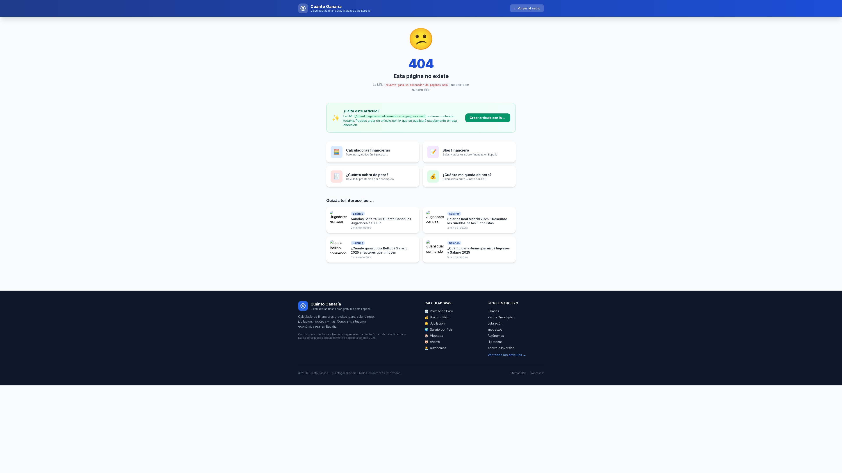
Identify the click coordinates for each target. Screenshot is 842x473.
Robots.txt (537, 373)
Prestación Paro (439, 311)
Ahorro (432, 342)
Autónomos (435, 348)
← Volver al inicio (527, 8)
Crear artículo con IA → (488, 118)
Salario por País (439, 329)
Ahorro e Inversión (501, 348)
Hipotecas (495, 342)
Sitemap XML (518, 373)
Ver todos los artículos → (507, 355)
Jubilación (435, 323)
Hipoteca (434, 335)
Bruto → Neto (437, 317)
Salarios (493, 311)
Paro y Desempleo (501, 317)
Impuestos (495, 329)
